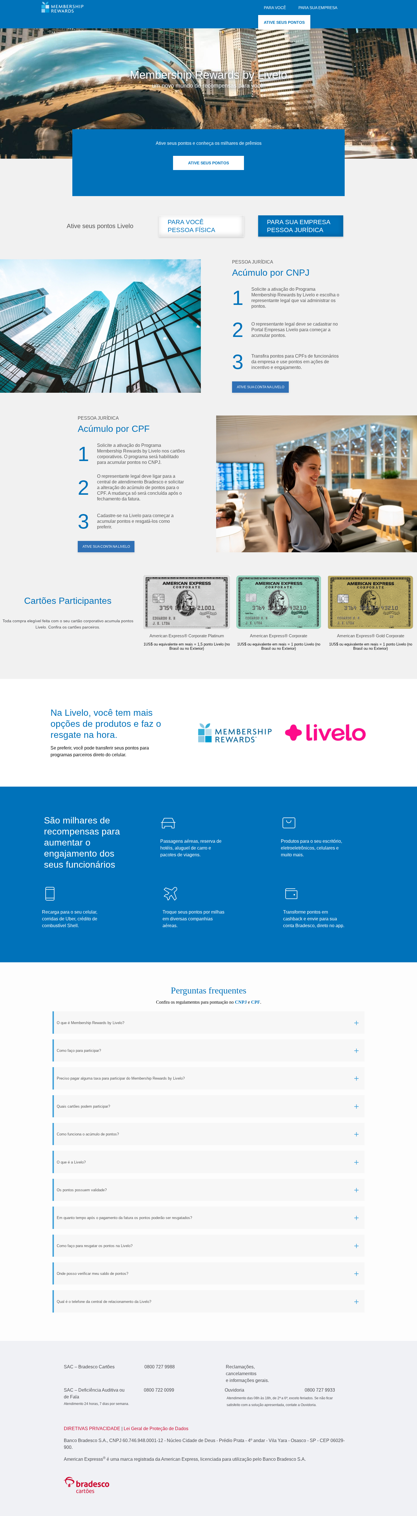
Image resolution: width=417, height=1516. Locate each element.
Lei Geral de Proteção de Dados (156, 1428)
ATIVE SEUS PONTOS (284, 22)
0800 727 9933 (320, 1390)
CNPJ (241, 1002)
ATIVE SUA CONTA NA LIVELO (260, 387)
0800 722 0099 (159, 1390)
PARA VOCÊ (275, 7)
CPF (255, 1002)
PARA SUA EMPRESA (317, 7)
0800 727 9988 (159, 1366)
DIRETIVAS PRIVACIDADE (92, 1428)
